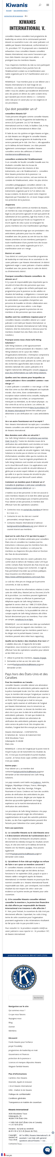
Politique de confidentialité (19, 1094)
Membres (12, 1031)
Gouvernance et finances (19, 1054)
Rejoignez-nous (15, 1018)
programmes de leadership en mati (23, 1050)
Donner (12, 1026)
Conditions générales (17, 1098)
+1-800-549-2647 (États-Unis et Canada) (25, 1122)
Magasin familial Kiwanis (19, 1066)
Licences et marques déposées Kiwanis (25, 1062)
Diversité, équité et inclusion (20, 1082)
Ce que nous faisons (17, 1014)
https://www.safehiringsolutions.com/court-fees (25, 577)
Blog (10, 1022)
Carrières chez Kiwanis (18, 1078)
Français (8, 1155)
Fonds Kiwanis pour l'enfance (21, 1042)
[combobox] (6, 1155)
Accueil (9, 10)
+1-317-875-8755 (16, 1124)
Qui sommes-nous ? (17, 1010)
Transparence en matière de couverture (25, 1102)
